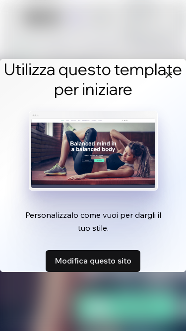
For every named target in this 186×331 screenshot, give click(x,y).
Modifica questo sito (93, 260)
